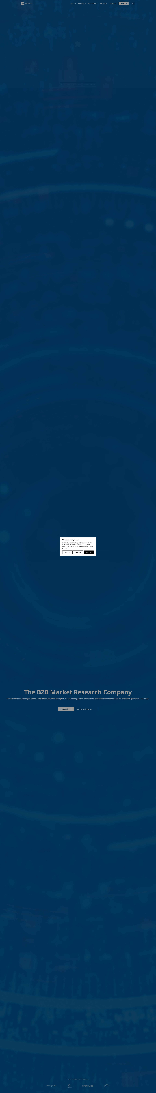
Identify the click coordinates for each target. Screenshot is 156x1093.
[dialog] (78, 546)
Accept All (88, 552)
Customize (67, 552)
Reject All (78, 552)
